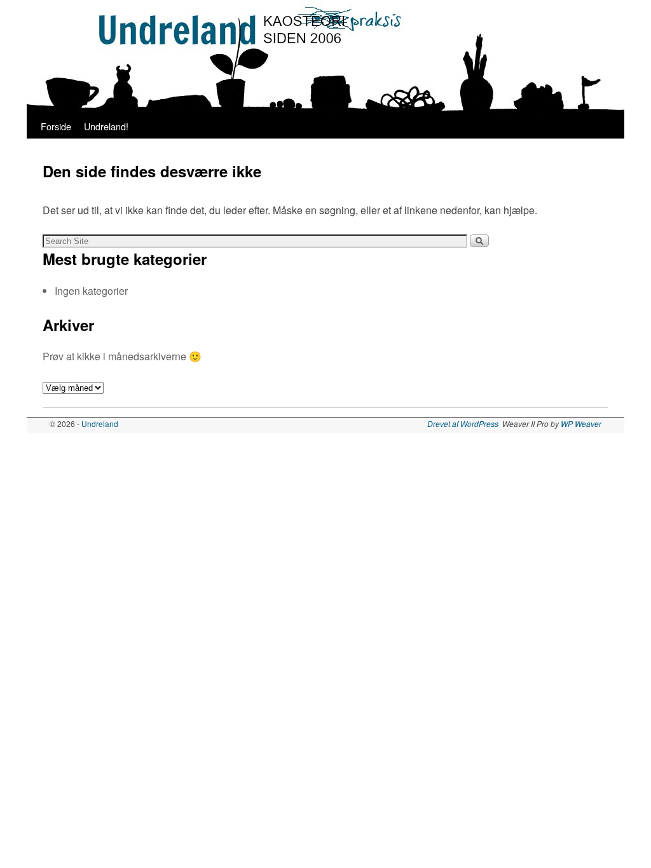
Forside (56, 126)
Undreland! (106, 126)
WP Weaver (581, 423)
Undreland (99, 423)
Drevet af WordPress (462, 423)
